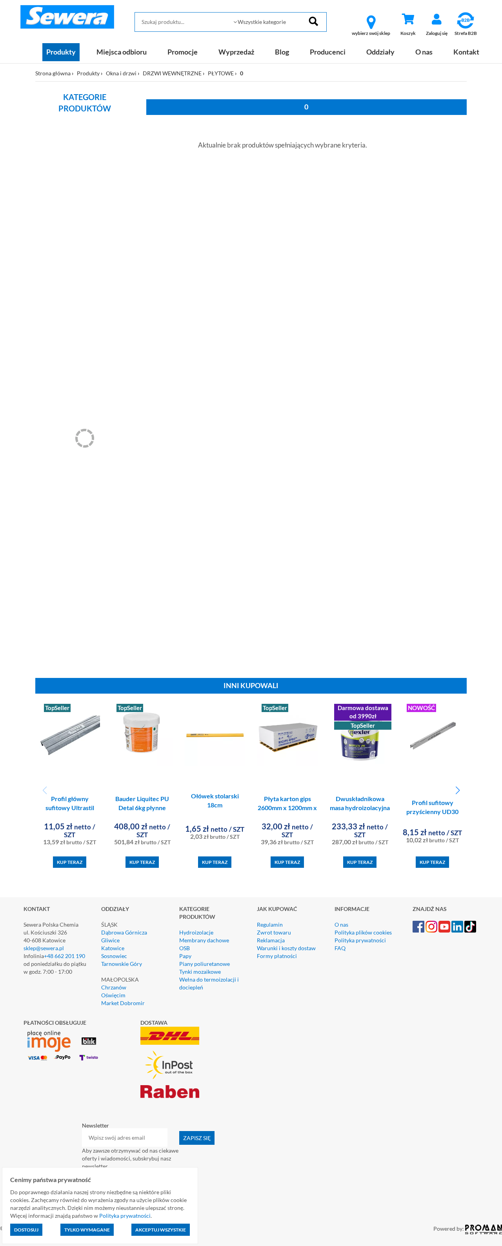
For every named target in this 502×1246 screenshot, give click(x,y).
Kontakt (466, 51)
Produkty (61, 51)
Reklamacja (271, 940)
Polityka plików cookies (363, 932)
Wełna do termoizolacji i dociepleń (209, 983)
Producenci (328, 51)
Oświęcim (113, 995)
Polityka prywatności (360, 940)
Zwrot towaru (274, 932)
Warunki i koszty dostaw (286, 948)
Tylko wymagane (87, 1230)
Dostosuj (26, 1230)
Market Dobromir (123, 1003)
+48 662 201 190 (64, 956)
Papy (185, 956)
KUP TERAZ (69, 862)
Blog (282, 51)
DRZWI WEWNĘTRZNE (172, 73)
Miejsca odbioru (121, 51)
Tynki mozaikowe (200, 971)
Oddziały (380, 51)
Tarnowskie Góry (121, 963)
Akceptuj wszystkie (160, 1230)
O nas (424, 51)
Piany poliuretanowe (204, 963)
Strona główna (53, 73)
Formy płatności (277, 956)
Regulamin (270, 924)
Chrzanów (113, 987)
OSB (184, 948)
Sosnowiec (114, 956)
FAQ (340, 948)
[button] (457, 790)
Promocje (182, 51)
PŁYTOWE (221, 73)
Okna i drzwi (121, 73)
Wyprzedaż (236, 51)
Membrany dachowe (204, 940)
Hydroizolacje (196, 932)
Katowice (112, 948)
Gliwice (110, 940)
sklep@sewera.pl (44, 948)
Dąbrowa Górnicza (124, 932)
